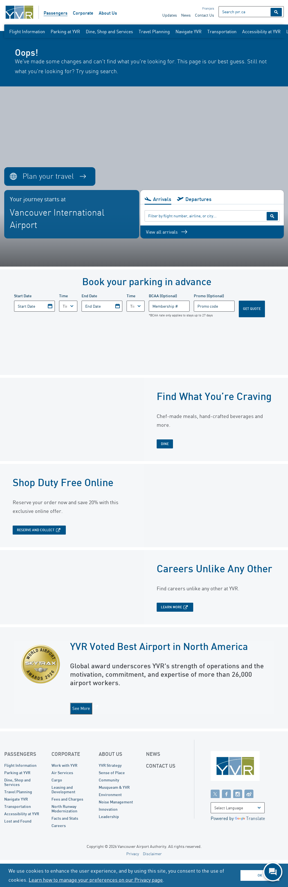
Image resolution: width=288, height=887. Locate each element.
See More (81, 708)
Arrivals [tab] (162, 199)
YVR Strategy (110, 765)
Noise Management (116, 801)
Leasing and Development (63, 789)
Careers (58, 825)
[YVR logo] (247, 767)
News (186, 15)
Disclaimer (152, 853)
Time (63, 295)
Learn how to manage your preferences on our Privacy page (96, 880)
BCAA (163, 295)
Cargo (56, 779)
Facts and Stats (64, 818)
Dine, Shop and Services (109, 31)
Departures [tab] (198, 199)
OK (260, 875)
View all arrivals (162, 232)
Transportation (222, 31)
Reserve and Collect (36, 530)
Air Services (62, 772)
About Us (108, 13)
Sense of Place (112, 772)
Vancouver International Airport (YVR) (19, 12)
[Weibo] (248, 793)
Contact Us (204, 15)
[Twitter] (215, 793)
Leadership (109, 816)
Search (276, 12)
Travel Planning (154, 31)
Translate (255, 818)
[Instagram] (237, 793)
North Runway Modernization (64, 808)
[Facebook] (226, 793)
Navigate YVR (189, 31)
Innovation (108, 809)
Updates (169, 15)
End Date (89, 295)
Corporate (83, 13)
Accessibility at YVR (261, 31)
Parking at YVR (65, 31)
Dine (165, 444)
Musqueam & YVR (114, 787)
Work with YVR (64, 765)
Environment (110, 794)
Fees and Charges (67, 799)
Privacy (132, 853)
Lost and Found (18, 821)
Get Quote (252, 309)
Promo (209, 295)
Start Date (23, 295)
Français (208, 8)
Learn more (171, 607)
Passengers (56, 13)
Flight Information (27, 31)
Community (109, 779)
